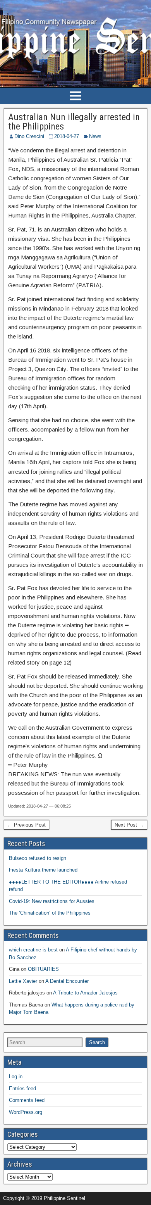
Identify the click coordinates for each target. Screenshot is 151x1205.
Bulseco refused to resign (37, 858)
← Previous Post (26, 825)
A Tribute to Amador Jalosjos (85, 993)
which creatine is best (33, 950)
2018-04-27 (66, 136)
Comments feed (27, 1100)
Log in (15, 1076)
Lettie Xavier (23, 981)
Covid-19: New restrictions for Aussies (51, 901)
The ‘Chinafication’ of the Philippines (50, 913)
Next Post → (129, 825)
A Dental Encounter (67, 981)
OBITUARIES (43, 969)
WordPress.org (25, 1112)
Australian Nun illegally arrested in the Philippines (74, 122)
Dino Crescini (29, 136)
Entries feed (22, 1088)
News (95, 136)
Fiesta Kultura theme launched (43, 870)
